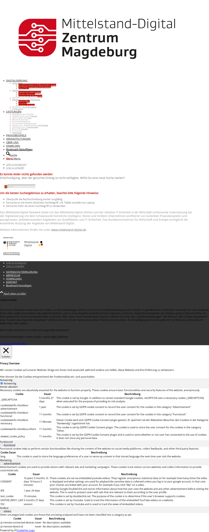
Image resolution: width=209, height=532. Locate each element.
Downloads (17, 132)
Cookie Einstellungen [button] (12, 336)
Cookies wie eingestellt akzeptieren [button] (49, 330)
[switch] (2, 445)
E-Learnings (17, 130)
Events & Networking (21, 121)
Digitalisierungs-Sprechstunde (25, 127)
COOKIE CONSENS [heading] (8, 300)
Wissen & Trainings (20, 119)
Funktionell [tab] (6, 442)
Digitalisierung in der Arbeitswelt (26, 99)
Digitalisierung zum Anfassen (24, 116)
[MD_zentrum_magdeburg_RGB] (97, 74)
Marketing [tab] (6, 460)
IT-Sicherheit (17, 109)
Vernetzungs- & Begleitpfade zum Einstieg (30, 125)
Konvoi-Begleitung (20, 129)
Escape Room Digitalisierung (24, 123)
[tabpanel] (104, 414)
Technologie (17, 83)
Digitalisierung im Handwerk (24, 107)
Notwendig (10, 383)
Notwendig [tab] (6, 380)
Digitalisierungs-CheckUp (23, 114)
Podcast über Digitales (21, 118)
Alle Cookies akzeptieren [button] (14, 330)
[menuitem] (100, 94)
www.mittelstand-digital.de (68, 229)
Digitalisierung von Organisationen (27, 90)
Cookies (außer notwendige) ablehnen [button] (46, 336)
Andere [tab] (4, 508)
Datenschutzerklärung (13, 343)
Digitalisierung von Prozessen (24, 98)
